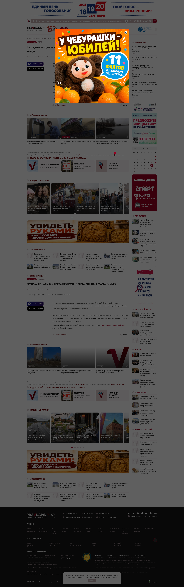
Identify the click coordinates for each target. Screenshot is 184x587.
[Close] (125, 32)
